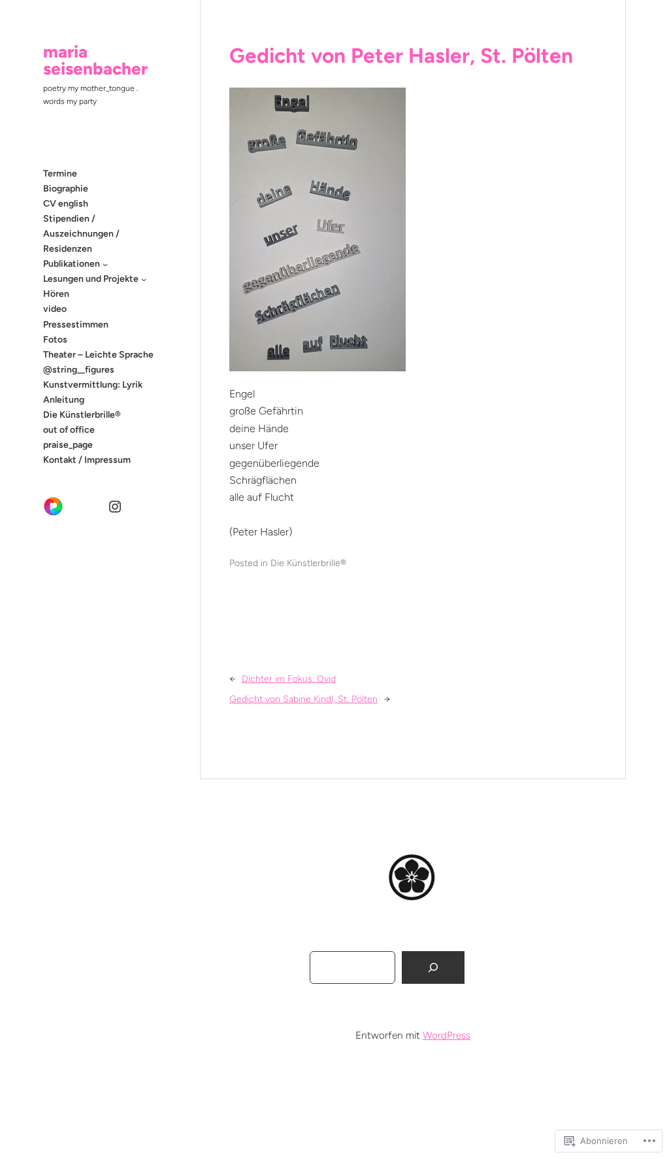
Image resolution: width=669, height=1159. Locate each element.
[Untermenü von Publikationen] (105, 264)
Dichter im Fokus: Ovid (289, 678)
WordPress (446, 1035)
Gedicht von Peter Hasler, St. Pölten (401, 55)
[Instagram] (115, 506)
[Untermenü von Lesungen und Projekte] (143, 279)
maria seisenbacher (95, 60)
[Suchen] (433, 967)
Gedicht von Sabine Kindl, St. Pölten (303, 699)
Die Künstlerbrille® (308, 563)
